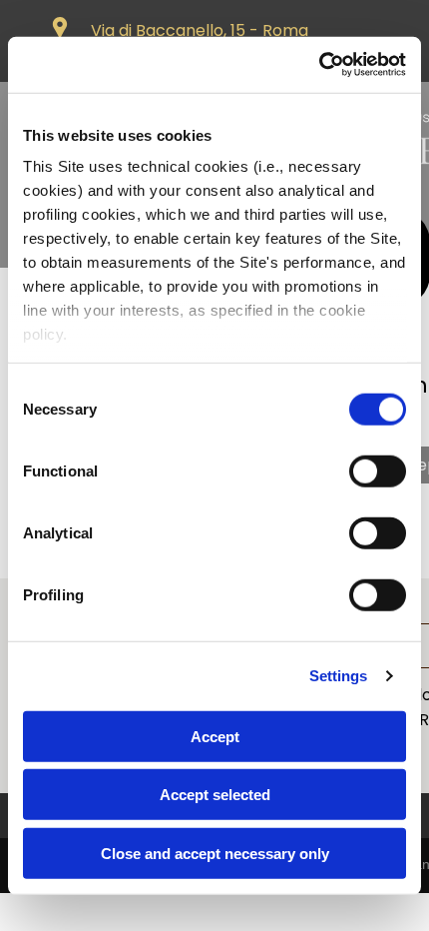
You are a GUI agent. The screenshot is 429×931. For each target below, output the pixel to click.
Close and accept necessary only (215, 852)
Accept (215, 735)
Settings (338, 675)
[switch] (377, 470)
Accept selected (215, 794)
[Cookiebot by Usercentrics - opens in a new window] (318, 65)
